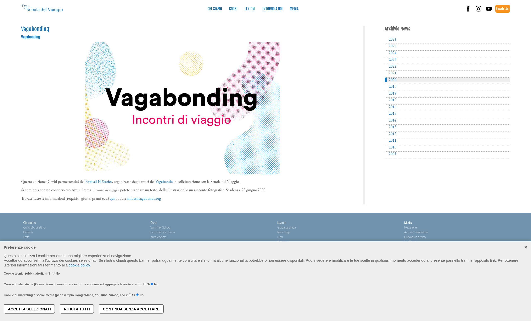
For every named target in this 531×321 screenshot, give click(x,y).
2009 (392, 154)
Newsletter (503, 9)
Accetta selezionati (29, 309)
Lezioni (250, 9)
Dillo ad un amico (415, 237)
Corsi (233, 9)
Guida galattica (286, 227)
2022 (392, 66)
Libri (280, 237)
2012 (392, 133)
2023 (392, 59)
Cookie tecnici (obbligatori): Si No (32, 273)
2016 (392, 107)
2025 (392, 46)
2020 (392, 80)
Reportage (283, 232)
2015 (392, 113)
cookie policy (79, 265)
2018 (392, 93)
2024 (392, 53)
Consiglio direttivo (34, 227)
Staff (26, 237)
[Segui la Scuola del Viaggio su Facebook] (468, 10)
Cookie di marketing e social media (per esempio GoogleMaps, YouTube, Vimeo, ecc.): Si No (74, 295)
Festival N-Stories (98, 181)
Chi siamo (214, 9)
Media (294, 9)
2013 (392, 127)
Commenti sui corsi (162, 232)
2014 (392, 120)
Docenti (28, 232)
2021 (392, 73)
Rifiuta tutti (77, 309)
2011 (392, 140)
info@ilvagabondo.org (144, 198)
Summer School (160, 227)
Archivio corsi (158, 237)
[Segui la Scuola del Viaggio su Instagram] (478, 10)
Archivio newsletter (416, 232)
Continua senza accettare (131, 309)
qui (112, 198)
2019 (392, 86)
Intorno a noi (272, 9)
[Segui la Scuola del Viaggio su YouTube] (489, 10)
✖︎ (525, 247)
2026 (392, 39)
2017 (392, 100)
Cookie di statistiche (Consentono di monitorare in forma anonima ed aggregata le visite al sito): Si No (81, 284)
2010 (392, 147)
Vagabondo (164, 181)
